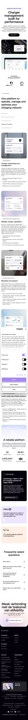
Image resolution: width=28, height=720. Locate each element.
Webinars (16, 659)
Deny (14, 389)
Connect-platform (5, 637)
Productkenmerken (18, 661)
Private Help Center (18, 668)
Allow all (14, 379)
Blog (15, 657)
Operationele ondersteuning (4, 669)
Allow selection (14, 384)
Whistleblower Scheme (8, 705)
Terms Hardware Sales (9, 703)
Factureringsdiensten (6, 659)
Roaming (3, 674)
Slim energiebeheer (5, 677)
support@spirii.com (21, 696)
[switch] (24, 359)
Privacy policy (11, 707)
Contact (16, 642)
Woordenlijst (17, 664)
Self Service (20, 698)
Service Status (17, 675)
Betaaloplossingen (5, 657)
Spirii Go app (4, 648)
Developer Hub (17, 671)
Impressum (14, 709)
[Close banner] (25, 329)
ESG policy (17, 707)
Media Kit (16, 673)
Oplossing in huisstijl (5, 672)
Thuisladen (3, 646)
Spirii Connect (13, 698)
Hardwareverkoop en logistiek (6, 662)
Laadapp (3, 640)
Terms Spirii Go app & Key (19, 705)
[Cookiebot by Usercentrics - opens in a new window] (17, 329)
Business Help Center (19, 666)
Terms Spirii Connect (19, 703)
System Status (22, 714)
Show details (19, 375)
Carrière (16, 640)
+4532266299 (13, 696)
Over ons (16, 637)
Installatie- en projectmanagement (5, 666)
